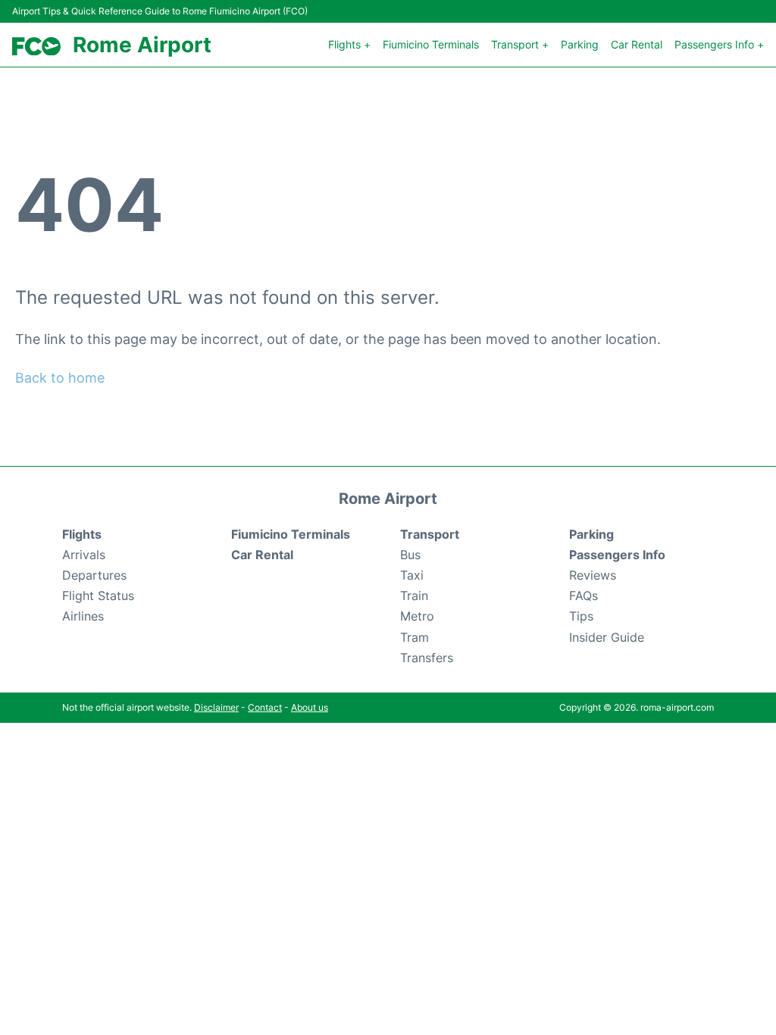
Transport (429, 534)
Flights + (349, 44)
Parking (580, 44)
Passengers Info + (719, 44)
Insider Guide (606, 637)
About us (309, 707)
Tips (581, 616)
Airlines (83, 616)
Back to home (60, 378)
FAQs (583, 595)
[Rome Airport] (36, 46)
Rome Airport (142, 44)
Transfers (426, 657)
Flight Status (98, 595)
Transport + (520, 44)
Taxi (412, 575)
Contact (265, 707)
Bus (410, 554)
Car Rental (636, 44)
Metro (417, 616)
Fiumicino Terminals (431, 44)
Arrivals (83, 554)
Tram (414, 637)
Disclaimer (216, 707)
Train (414, 595)
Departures (94, 575)
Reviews (592, 575)
